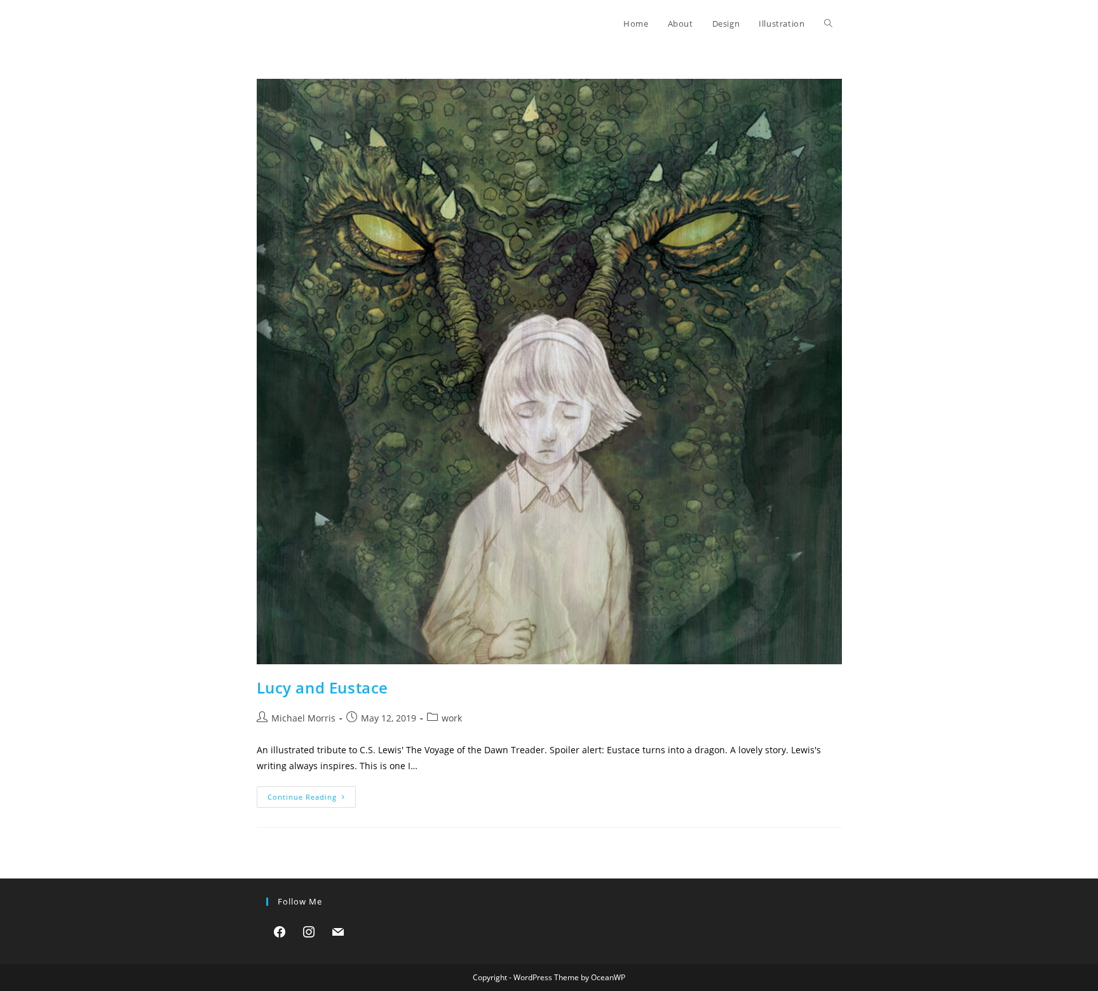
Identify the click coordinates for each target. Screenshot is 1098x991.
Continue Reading (312, 799)
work (452, 718)
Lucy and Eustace (323, 687)
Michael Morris (303, 718)
